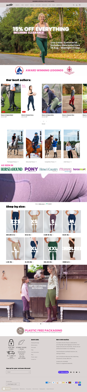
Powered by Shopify (15, 388)
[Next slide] (46, 323)
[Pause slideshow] (49, 323)
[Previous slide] (37, 323)
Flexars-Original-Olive (48, 115)
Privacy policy (28, 388)
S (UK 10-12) (48, 235)
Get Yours (43, 36)
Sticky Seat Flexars (30, 162)
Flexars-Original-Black (7, 115)
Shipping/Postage (35, 342)
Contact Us (33, 359)
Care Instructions (35, 352)
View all (43, 123)
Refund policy (34, 345)
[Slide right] (46, 121)
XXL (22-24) (48, 262)
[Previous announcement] (6, 1)
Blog (32, 354)
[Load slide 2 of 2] (43, 324)
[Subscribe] (29, 372)
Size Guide (33, 347)
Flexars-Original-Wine (68, 115)
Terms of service (35, 388)
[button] (18, 5)
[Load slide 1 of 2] (41, 324)
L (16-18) (9, 262)
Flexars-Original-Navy (27, 115)
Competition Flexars (50, 162)
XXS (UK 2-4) (10, 235)
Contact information (50, 388)
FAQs (32, 349)
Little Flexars (67, 162)
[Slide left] (40, 121)
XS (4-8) (28, 235)
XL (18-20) (28, 262)
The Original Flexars (12, 162)
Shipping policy (42, 388)
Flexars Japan (34, 357)
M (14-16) (66, 235)
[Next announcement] (80, 1)
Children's (66, 262)
